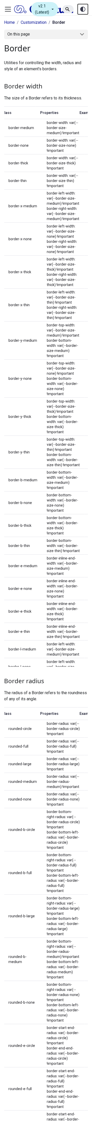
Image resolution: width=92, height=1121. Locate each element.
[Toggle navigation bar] (8, 9)
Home (9, 22)
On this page (18, 34)
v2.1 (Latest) (45, 9)
